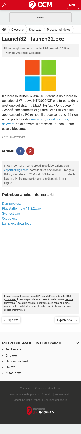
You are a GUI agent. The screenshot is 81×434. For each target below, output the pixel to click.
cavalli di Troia (57, 119)
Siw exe (10, 367)
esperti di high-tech (16, 170)
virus (32, 119)
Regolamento (62, 394)
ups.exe (13, 320)
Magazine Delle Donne (27, 399)
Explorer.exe (65, 320)
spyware (8, 124)
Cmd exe (11, 355)
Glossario (17, 29)
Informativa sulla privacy (24, 394)
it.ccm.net (10, 299)
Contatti (46, 394)
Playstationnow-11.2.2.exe (21, 208)
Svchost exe (11, 213)
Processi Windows (58, 29)
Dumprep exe (11, 203)
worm (41, 119)
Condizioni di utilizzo (47, 388)
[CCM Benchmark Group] (40, 411)
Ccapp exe (9, 218)
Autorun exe (13, 373)
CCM (68, 296)
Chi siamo (26, 388)
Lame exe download (17, 223)
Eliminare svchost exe (19, 361)
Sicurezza (35, 29)
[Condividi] (20, 151)
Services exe (13, 349)
